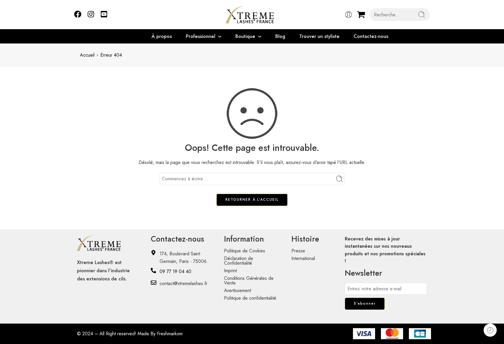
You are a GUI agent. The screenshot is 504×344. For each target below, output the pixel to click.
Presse (298, 250)
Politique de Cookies (244, 250)
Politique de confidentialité (250, 298)
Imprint (230, 270)
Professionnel (200, 36)
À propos (161, 36)
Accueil (87, 55)
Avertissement (237, 290)
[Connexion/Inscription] (348, 15)
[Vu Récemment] (490, 330)
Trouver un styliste (319, 36)
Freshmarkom (170, 333)
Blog (280, 36)
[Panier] (361, 15)
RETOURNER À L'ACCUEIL (252, 199)
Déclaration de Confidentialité (238, 260)
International (303, 258)
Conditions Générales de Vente (249, 280)
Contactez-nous (371, 36)
